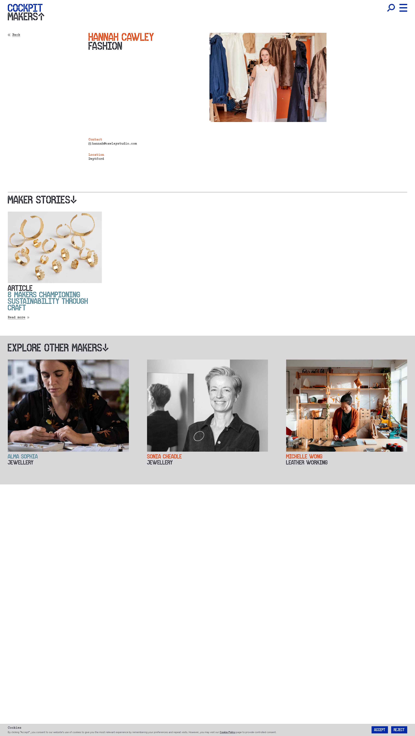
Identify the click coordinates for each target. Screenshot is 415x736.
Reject (399, 730)
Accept (379, 730)
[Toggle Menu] (403, 8)
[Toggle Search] (391, 8)
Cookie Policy (227, 732)
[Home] (25, 8)
